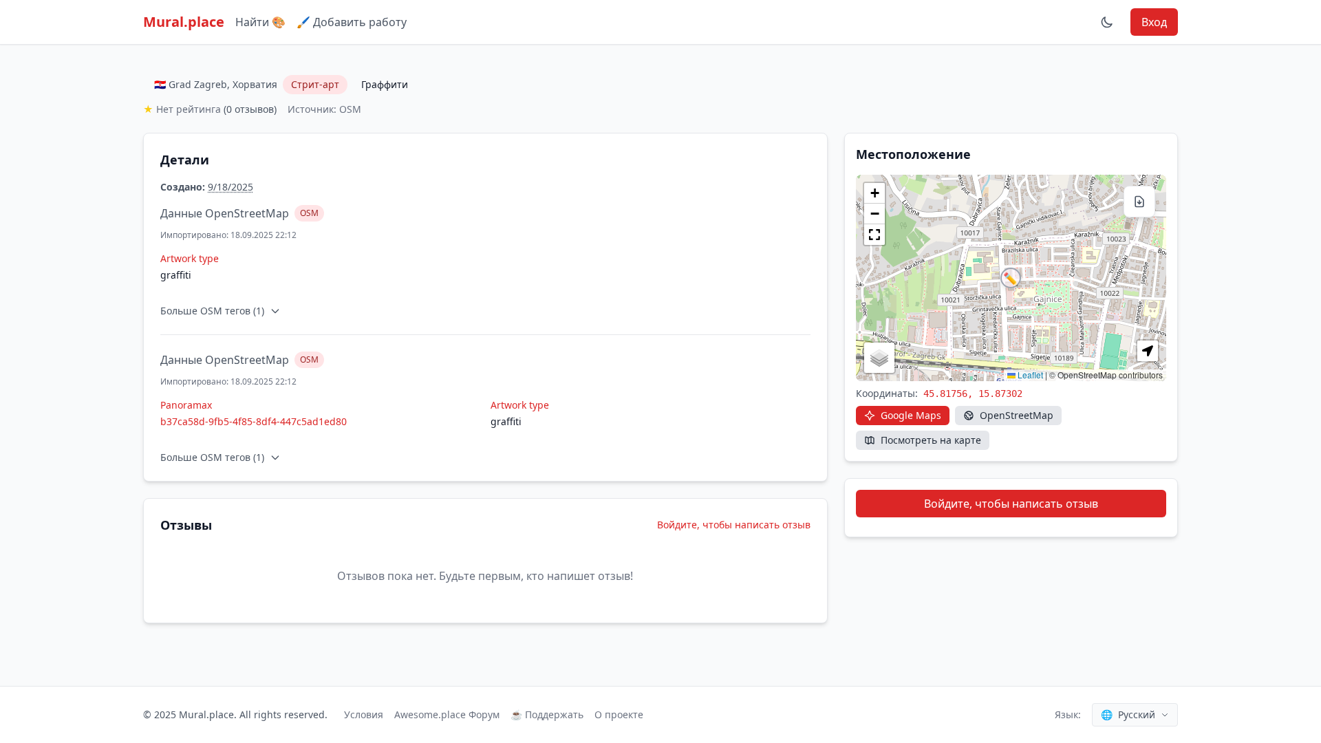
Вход (1154, 22)
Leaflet (1029, 374)
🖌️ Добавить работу (352, 22)
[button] (1010, 278)
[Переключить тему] (1107, 22)
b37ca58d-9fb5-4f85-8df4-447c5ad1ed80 (253, 421)
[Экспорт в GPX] (1139, 201)
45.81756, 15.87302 (972, 393)
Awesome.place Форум (447, 714)
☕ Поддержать (547, 714)
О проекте (618, 714)
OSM (309, 213)
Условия (363, 714)
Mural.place (183, 21)
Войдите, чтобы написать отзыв (733, 524)
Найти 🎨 (260, 22)
